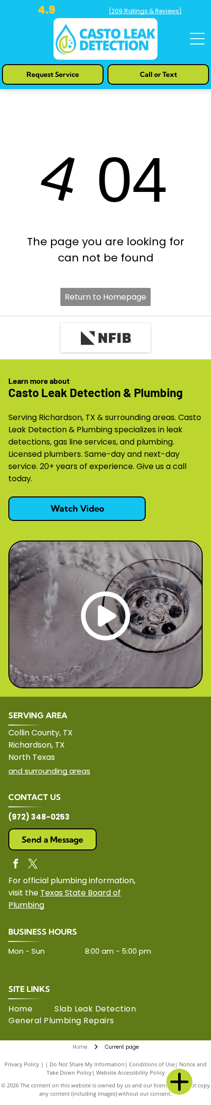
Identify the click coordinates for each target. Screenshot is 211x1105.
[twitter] (33, 864)
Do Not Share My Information (87, 1064)
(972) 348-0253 (39, 817)
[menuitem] (31, 1009)
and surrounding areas (49, 771)
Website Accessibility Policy (130, 1072)
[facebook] (15, 864)
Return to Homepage (105, 297)
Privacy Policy (21, 1064)
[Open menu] (197, 38)
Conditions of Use (152, 1064)
